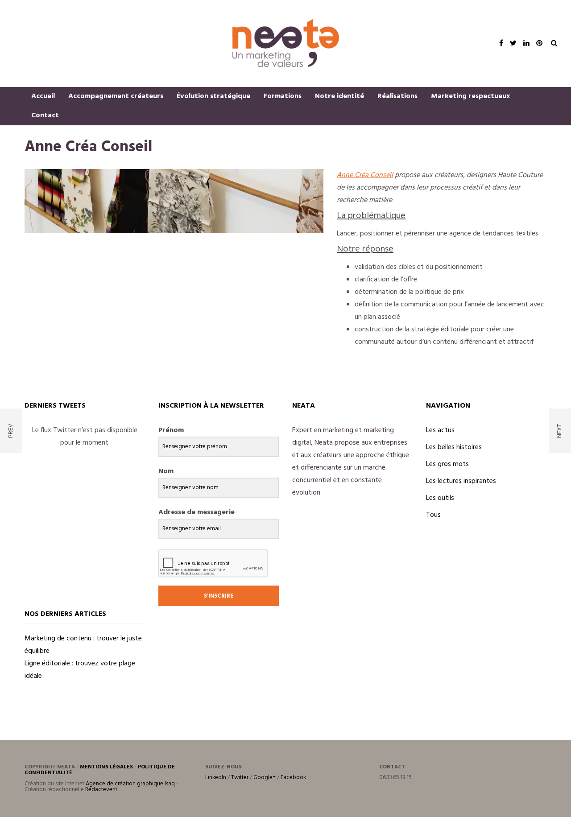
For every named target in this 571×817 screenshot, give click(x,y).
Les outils (440, 498)
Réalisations (397, 96)
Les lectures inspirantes (461, 481)
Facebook (293, 777)
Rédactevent (101, 789)
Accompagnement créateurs (115, 96)
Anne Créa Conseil (365, 175)
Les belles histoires (454, 447)
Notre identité (339, 96)
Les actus (440, 430)
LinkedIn (215, 777)
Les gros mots (447, 464)
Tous (433, 515)
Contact (45, 115)
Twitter (239, 777)
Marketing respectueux (470, 96)
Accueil (43, 96)
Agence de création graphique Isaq (130, 783)
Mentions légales (106, 767)
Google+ (264, 777)
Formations (283, 96)
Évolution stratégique (213, 96)
